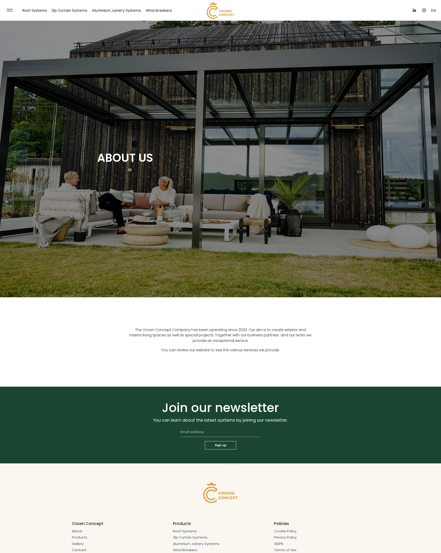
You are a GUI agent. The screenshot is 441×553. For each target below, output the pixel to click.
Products (79, 537)
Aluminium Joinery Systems (116, 10)
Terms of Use (285, 549)
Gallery (78, 543)
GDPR (278, 543)
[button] (9, 10)
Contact (79, 549)
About (77, 531)
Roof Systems (34, 10)
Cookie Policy (285, 531)
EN (433, 10)
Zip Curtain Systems (69, 10)
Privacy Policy (285, 537)
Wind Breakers (159, 10)
